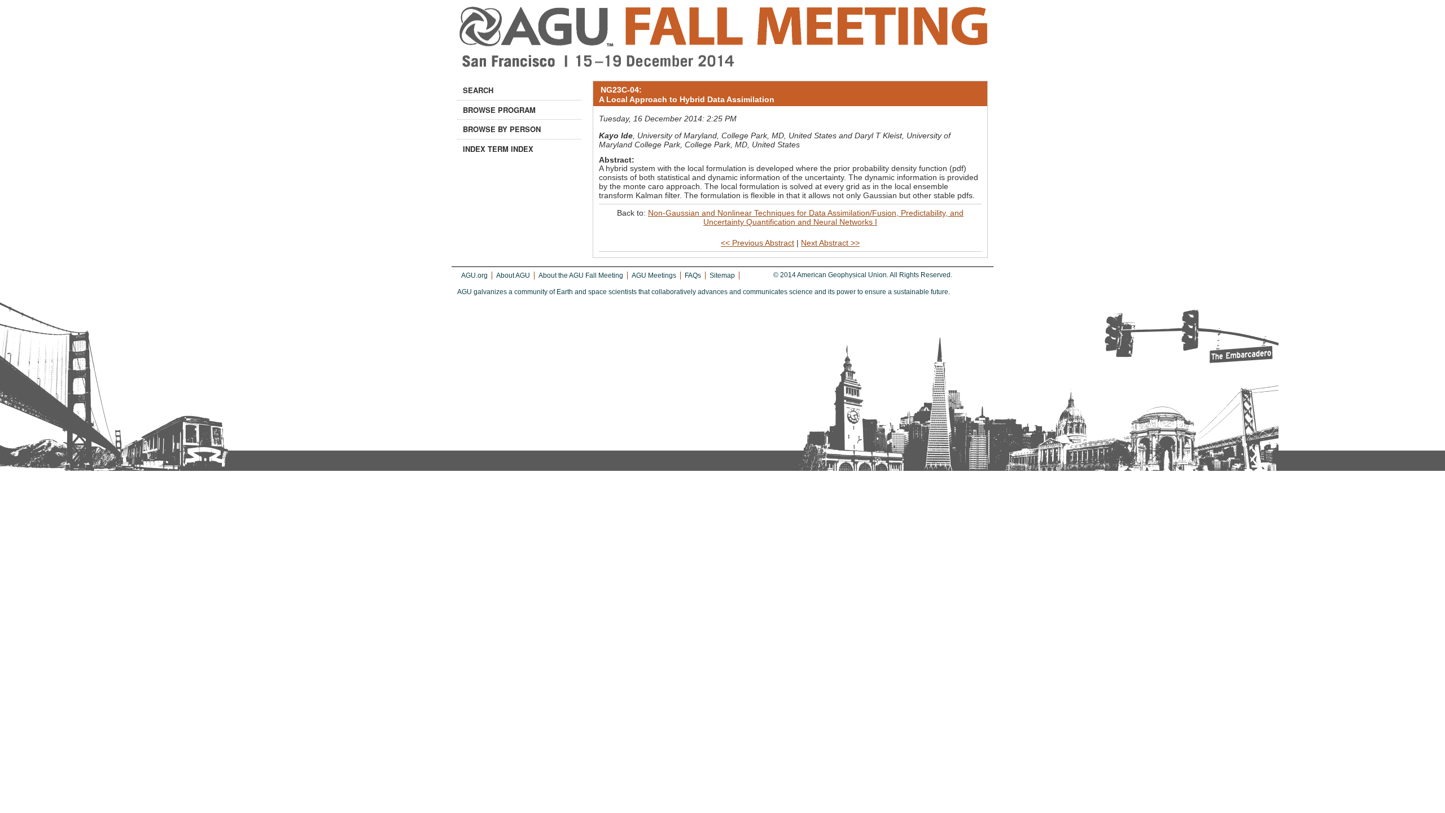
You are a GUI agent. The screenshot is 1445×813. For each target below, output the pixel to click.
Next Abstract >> (830, 242)
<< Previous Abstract (757, 242)
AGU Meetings (654, 275)
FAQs (693, 275)
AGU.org (474, 275)
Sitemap (722, 275)
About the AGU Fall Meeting (580, 275)
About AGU (513, 275)
